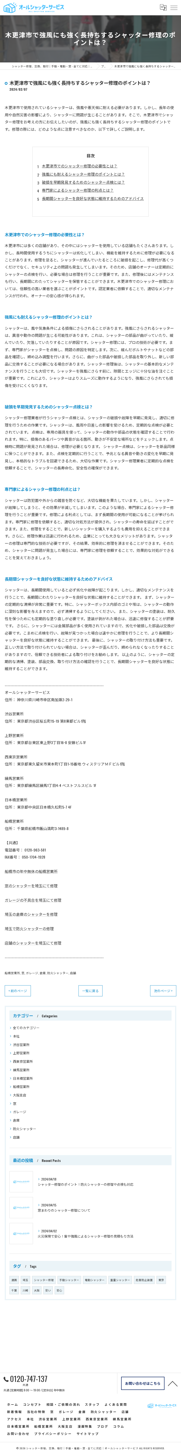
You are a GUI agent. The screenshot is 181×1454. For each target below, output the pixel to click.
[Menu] (173, 7)
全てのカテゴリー (26, 1027)
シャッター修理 (44, 1280)
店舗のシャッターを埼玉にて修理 (33, 943)
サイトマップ (88, 1433)
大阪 (37, 1290)
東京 (161, 1280)
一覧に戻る (90, 990)
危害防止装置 (144, 1280)
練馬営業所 (21, 1069)
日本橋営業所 (23, 1078)
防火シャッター (58, 973)
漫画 (14, 1280)
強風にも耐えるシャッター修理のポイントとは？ (83, 174)
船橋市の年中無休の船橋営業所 (31, 871)
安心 (59, 1290)
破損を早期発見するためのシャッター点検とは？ (83, 182)
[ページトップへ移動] (172, 1383)
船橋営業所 (12, 973)
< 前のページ (17, 990)
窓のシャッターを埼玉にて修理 (31, 885)
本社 (16, 1036)
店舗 (73, 973)
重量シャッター (120, 1280)
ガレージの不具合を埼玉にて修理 (33, 900)
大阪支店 (19, 1094)
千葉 (14, 1290)
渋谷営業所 (21, 1044)
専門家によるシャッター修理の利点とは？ (78, 190)
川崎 (25, 1290)
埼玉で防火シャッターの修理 (29, 928)
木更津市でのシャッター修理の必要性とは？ (79, 166)
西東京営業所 (23, 1061)
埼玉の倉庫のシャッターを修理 (31, 914)
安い (48, 1290)
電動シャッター (95, 1280)
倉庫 (43, 973)
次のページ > (163, 990)
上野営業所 (21, 1052)
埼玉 (25, 1280)
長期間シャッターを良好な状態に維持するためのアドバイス (93, 198)
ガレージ (32, 973)
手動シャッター (69, 1280)
